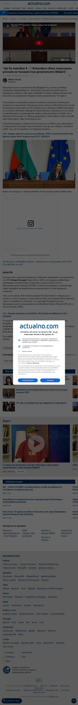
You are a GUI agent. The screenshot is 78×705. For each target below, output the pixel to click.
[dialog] (39, 352)
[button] (39, 351)
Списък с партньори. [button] (33, 363)
